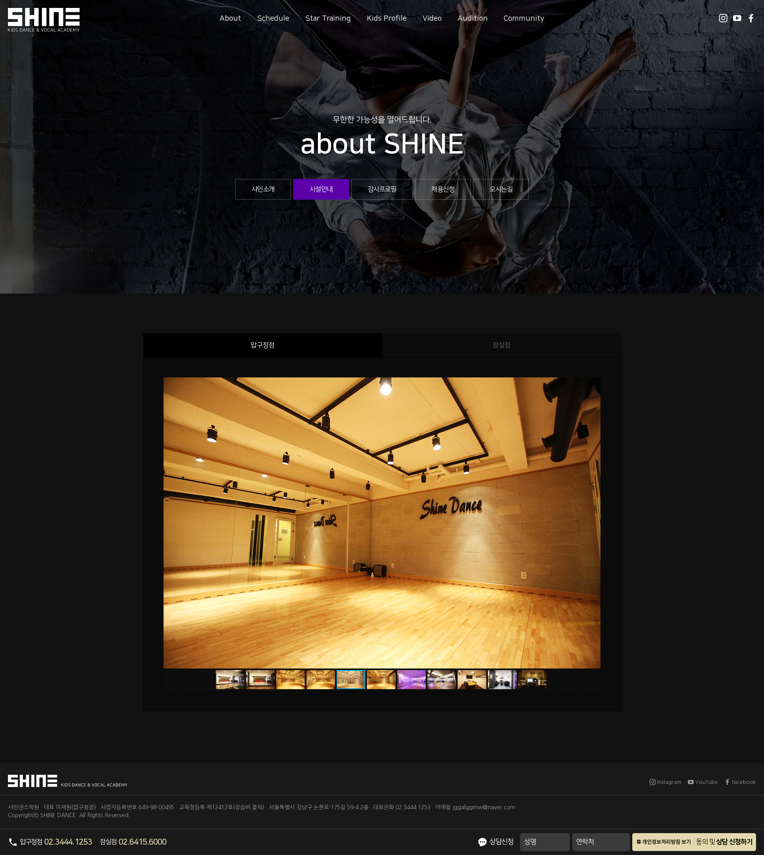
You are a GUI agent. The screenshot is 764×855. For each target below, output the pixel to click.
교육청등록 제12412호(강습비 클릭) (221, 807)
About (230, 18)
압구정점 (263, 345)
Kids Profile (387, 18)
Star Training (328, 18)
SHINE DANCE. (59, 815)
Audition (473, 18)
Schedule (273, 18)
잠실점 (502, 345)
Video (432, 18)
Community (524, 18)
